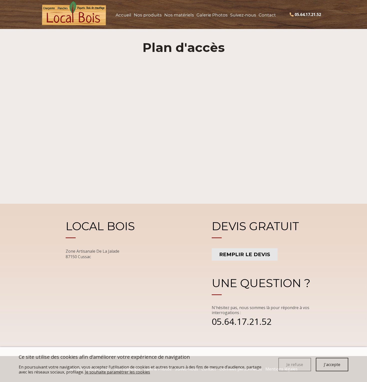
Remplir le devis (244, 254)
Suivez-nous (243, 14)
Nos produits (148, 14)
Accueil (123, 14)
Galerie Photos (212, 14)
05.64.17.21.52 (242, 321)
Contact (267, 14)
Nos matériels (179, 14)
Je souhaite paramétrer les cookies (117, 372)
